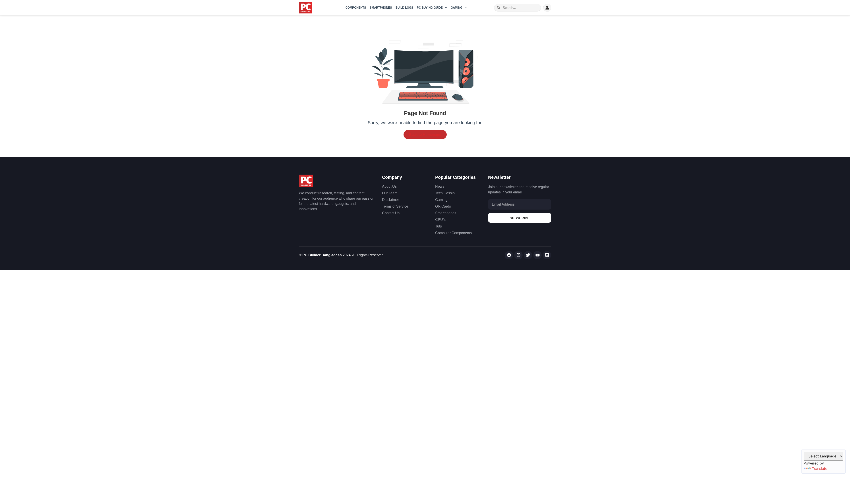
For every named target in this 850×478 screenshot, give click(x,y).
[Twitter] (528, 255)
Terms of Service (395, 206)
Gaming (456, 7)
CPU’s (440, 220)
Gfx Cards (443, 206)
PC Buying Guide (430, 7)
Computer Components (453, 233)
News (439, 186)
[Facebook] (509, 255)
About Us (389, 186)
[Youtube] (537, 255)
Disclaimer (390, 200)
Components (356, 7)
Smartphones (381, 7)
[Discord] (547, 255)
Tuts (438, 226)
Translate (819, 468)
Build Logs (404, 7)
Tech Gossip (445, 193)
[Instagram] (518, 255)
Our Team (389, 193)
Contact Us (391, 213)
